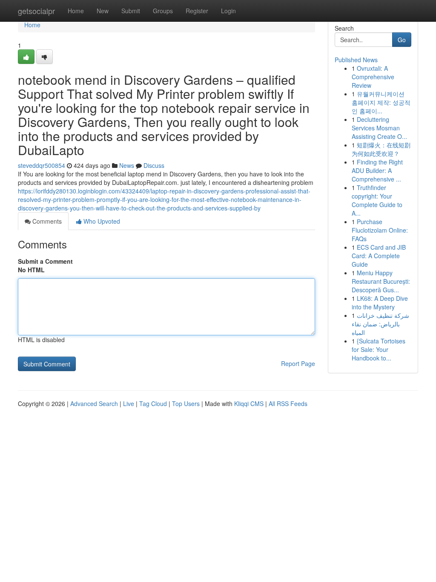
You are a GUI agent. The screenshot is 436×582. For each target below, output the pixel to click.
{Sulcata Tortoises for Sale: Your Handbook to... (378, 349)
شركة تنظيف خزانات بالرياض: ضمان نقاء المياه (380, 324)
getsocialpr (36, 10)
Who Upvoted (101, 221)
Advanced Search (94, 403)
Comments (46, 221)
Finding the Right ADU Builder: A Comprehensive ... (377, 170)
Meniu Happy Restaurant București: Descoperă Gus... (381, 281)
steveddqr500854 (41, 165)
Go (402, 39)
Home (76, 10)
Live (128, 403)
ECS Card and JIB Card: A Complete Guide (379, 255)
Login (228, 10)
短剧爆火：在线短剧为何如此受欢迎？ (381, 149)
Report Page (298, 363)
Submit (130, 10)
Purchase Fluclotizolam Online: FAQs (380, 230)
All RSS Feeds (288, 403)
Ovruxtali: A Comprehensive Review (373, 76)
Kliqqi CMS (249, 403)
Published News (356, 59)
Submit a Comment (45, 261)
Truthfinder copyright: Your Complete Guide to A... (377, 200)
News (126, 165)
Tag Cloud (153, 403)
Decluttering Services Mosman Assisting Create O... (379, 128)
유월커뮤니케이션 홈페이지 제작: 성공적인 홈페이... (381, 102)
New (103, 10)
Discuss (153, 165)
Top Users (186, 403)
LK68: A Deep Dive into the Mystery (380, 302)
